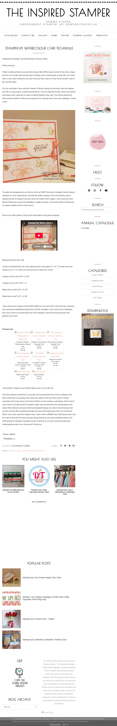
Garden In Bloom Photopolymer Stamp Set (22, 344)
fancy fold (97, 292)
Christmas (97, 275)
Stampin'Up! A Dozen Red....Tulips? (38, 619)
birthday (98, 286)
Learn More (54, 725)
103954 (39, 376)
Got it (66, 725)
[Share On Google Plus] (74, 446)
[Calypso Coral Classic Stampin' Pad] (39, 339)
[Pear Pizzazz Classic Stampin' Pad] (55, 339)
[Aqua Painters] (39, 372)
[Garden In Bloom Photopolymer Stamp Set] (23, 339)
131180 (55, 346)
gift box (97, 298)
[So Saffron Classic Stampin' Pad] (39, 360)
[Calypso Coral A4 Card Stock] (55, 357)
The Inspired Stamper (58, 12)
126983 (39, 346)
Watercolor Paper (22, 374)
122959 (23, 376)
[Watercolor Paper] (23, 372)
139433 (23, 348)
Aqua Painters (39, 374)
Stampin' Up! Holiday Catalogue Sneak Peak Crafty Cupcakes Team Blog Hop (45, 598)
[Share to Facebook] (61, 446)
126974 (23, 366)
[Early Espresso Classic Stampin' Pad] (23, 360)
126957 (39, 366)
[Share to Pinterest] (69, 446)
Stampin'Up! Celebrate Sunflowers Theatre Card (44, 640)
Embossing (98, 281)
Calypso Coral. (15, 451)
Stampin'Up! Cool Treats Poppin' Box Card (41, 577)
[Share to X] (65, 446)
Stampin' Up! (41, 451)
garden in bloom (29, 451)
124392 (55, 363)
